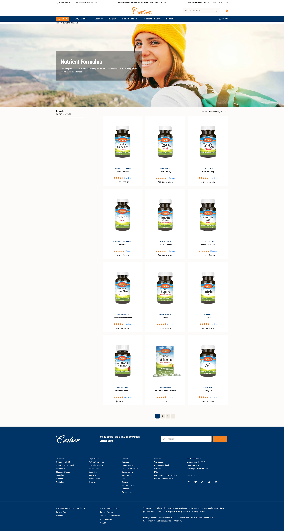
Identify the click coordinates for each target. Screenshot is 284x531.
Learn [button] (97, 19)
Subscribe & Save (152, 19)
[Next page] (173, 416)
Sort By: (204, 112)
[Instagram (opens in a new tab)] (189, 481)
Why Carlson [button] (81, 19)
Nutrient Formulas (70, 23)
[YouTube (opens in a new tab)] (215, 481)
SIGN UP (220, 439)
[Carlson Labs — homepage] (68, 439)
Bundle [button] (169, 19)
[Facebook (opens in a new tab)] (195, 481)
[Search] (216, 11)
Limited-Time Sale (130, 19)
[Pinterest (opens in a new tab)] (209, 481)
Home (58, 23)
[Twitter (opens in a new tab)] (202, 481)
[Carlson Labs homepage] (142, 10)
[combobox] (201, 10)
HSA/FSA (112, 19)
